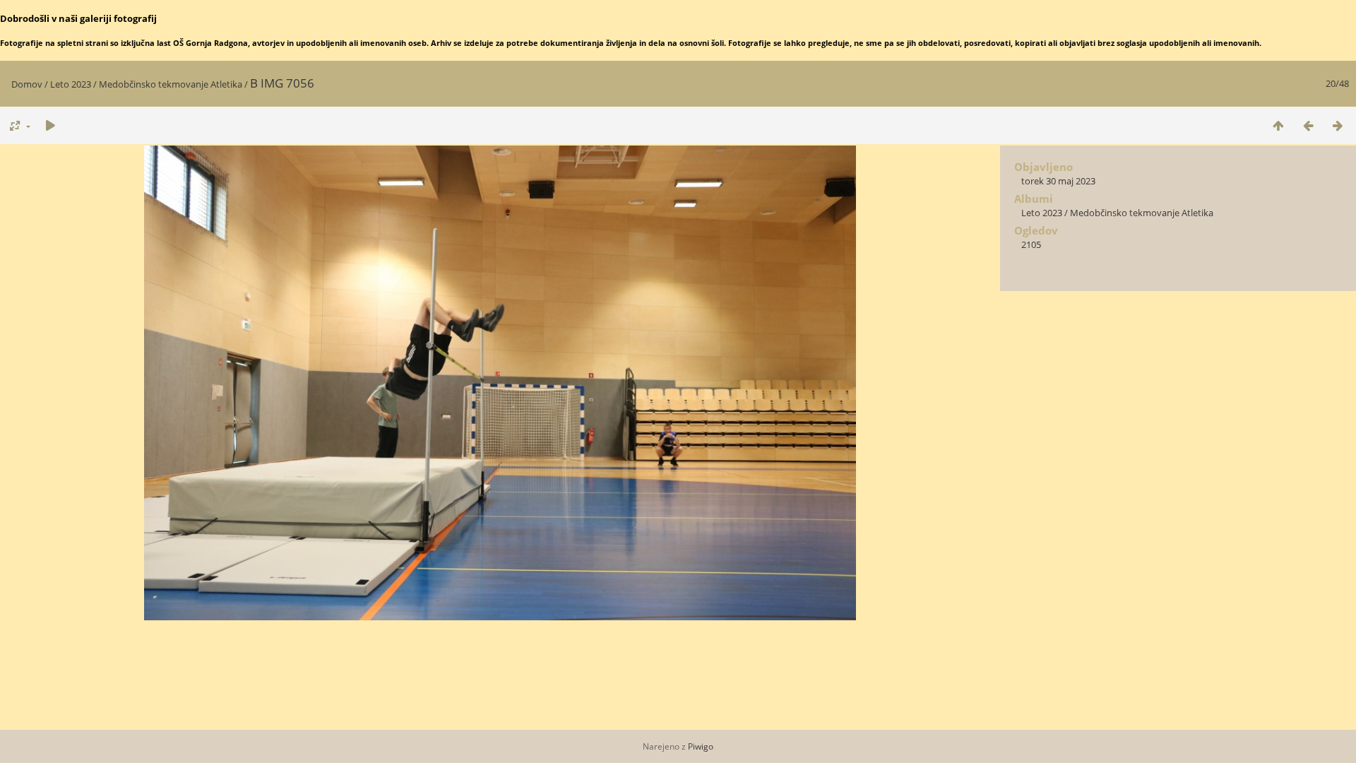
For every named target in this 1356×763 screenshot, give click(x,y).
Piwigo (700, 746)
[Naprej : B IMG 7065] (1337, 125)
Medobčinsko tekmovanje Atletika (170, 84)
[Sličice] (1278, 125)
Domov (26, 84)
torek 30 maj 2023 (1058, 181)
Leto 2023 (70, 84)
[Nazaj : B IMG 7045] (1308, 125)
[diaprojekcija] (50, 125)
